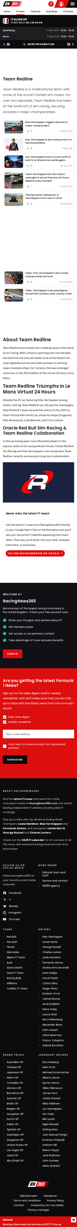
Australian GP (15, 1062)
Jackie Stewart (51, 1098)
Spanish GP (14, 1129)
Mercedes (13, 952)
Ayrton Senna (50, 1082)
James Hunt (49, 1093)
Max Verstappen (51, 824)
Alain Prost (48, 1067)
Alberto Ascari (51, 1077)
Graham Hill (49, 1145)
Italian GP (12, 1124)
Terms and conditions (27, 1200)
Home (7, 11)
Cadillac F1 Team (17, 988)
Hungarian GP (15, 1114)
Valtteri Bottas (51, 998)
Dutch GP (13, 1119)
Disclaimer (50, 1196)
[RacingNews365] (13, 3)
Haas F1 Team (15, 972)
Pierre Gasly (49, 1009)
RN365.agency (51, 885)
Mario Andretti (51, 1165)
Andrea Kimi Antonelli (55, 967)
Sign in (12, 654)
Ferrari (11, 947)
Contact (19, 1205)
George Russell (13, 832)
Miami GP (12, 1077)
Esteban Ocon (51, 993)
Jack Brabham (51, 1155)
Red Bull (11, 936)
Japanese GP (15, 1072)
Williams (12, 983)
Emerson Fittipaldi (53, 1140)
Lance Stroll (49, 1014)
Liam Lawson (50, 1030)
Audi (9, 962)
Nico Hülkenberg (52, 1019)
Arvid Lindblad (50, 1004)
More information (41, 44)
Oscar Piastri (50, 978)
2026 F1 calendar (33, 840)
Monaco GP (14, 1088)
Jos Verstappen (52, 1108)
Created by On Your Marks (47, 1205)
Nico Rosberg (50, 1062)
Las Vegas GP (15, 1150)
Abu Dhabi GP (15, 1160)
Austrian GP (14, 1098)
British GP (12, 1103)
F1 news (20, 11)
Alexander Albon (52, 1024)
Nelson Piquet (50, 1150)
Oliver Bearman (52, 1035)
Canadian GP (15, 1082)
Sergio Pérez (50, 988)
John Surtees (50, 1160)
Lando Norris (56, 828)
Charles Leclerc (40, 832)
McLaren (12, 942)
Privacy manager (38, 1210)
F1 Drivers (68, 11)
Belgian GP (13, 1108)
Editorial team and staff (53, 874)
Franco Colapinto (53, 1040)
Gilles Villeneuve (52, 1088)
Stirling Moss (50, 1129)
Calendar (35, 11)
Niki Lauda (48, 1119)
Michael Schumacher (55, 1072)
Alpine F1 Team (16, 957)
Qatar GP (12, 1155)
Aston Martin (15, 967)
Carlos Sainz (49, 983)
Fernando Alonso (14, 828)
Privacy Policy (55, 1200)
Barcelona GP (15, 1093)
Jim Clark (48, 1114)
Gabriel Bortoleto (52, 1045)
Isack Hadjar (49, 972)
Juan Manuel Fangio (54, 1134)
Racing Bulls (14, 978)
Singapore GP (15, 1140)
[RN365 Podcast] (51, 4)
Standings (51, 11)
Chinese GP (14, 1067)
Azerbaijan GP (15, 1134)
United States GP (17, 1145)
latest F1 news (23, 799)
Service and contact (55, 880)
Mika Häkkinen (51, 1103)
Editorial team (28, 1196)
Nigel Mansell (50, 1124)
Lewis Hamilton (28, 824)
